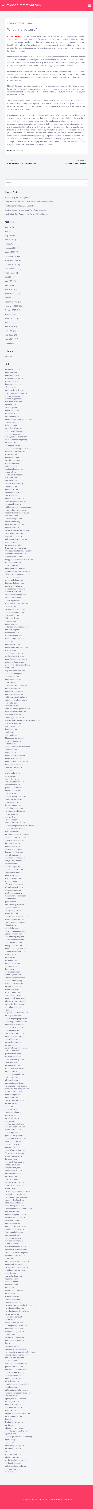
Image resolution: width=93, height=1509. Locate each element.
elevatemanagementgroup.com (17, 1413)
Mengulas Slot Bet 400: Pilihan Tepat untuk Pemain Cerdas (29, 201)
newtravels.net (11, 425)
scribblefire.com (11, 749)
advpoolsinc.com (11, 1080)
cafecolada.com (11, 802)
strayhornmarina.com (13, 849)
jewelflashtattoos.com (14, 460)
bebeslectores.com (12, 542)
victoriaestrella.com (13, 1056)
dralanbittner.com (12, 632)
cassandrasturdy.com (13, 793)
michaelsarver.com (12, 688)
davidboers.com (11, 1159)
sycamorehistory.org (13, 1299)
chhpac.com (9, 1442)
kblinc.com (9, 641)
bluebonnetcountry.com (14, 469)
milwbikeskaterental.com (15, 1001)
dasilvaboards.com (12, 843)
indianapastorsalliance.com (16, 1086)
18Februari (30, 23)
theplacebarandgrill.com (14, 1074)
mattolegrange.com (13, 974)
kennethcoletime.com (13, 942)
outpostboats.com (12, 779)
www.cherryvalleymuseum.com (17, 530)
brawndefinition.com (13, 855)
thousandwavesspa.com (14, 1059)
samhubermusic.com (13, 1469)
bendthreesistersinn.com (14, 1024)
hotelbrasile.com (11, 515)
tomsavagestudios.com (14, 717)
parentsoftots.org (12, 1147)
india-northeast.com (13, 577)
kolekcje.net (10, 732)
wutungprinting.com (13, 995)
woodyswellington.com (14, 1331)
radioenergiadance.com (14, 492)
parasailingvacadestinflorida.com (18, 1393)
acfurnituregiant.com (13, 399)
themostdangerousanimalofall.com (19, 825)
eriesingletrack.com (12, 644)
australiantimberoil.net (14, 545)
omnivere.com (10, 404)
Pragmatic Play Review (75, 162)
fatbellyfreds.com (12, 1334)
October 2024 (10, 264)
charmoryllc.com (11, 817)
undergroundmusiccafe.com (16, 1466)
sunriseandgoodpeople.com (16, 1018)
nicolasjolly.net (11, 881)
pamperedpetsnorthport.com (16, 647)
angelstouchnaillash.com (15, 670)
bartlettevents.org (12, 521)
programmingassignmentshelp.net (18, 419)
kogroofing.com (11, 486)
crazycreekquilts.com (13, 860)
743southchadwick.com (14, 574)
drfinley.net (9, 1419)
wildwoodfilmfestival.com (21, 4)
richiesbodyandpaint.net (14, 378)
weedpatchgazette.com (14, 638)
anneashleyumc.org (12, 1223)
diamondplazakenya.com (15, 1357)
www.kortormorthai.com (15, 1217)
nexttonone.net (11, 1176)
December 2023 (11, 302)
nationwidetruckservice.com (16, 1048)
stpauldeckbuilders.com (14, 1229)
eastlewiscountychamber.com (17, 834)
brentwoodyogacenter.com (16, 1264)
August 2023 (10, 318)
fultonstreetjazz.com (13, 518)
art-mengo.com (11, 960)
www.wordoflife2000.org (15, 609)
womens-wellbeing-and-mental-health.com (22, 720)
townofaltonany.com (13, 1007)
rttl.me (8, 1451)
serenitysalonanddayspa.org (16, 393)
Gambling (19, 150)
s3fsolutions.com (12, 565)
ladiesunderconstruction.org (16, 539)
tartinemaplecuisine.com (15, 951)
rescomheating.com (13, 1454)
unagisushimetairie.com (14, 457)
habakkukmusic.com (13, 1173)
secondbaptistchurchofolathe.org (18, 1436)
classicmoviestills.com (14, 799)
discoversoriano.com (13, 805)
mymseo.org (10, 1439)
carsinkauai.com (11, 1387)
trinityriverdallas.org (13, 741)
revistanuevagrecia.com (14, 904)
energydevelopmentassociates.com (19, 559)
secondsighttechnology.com (16, 685)
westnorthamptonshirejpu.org (17, 513)
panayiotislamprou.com (14, 498)
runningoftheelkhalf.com (15, 1200)
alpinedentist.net (12, 489)
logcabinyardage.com (13, 1156)
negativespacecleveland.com (16, 1012)
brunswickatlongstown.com (16, 948)
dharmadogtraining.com (14, 1445)
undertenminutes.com (13, 401)
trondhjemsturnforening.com (16, 1355)
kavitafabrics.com (12, 1039)
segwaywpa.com (11, 1132)
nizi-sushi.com (10, 957)
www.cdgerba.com (12, 1346)
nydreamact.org (11, 454)
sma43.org (9, 1258)
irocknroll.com (10, 606)
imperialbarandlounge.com (15, 594)
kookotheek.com (11, 495)
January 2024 (10, 297)
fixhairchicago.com (12, 1094)
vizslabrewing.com (12, 629)
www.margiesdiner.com (14, 1241)
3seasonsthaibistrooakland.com (18, 746)
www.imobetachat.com (14, 1162)
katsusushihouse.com (13, 890)
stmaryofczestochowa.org (15, 931)
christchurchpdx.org (12, 866)
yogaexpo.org (10, 752)
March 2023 (10, 339)
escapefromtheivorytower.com (17, 571)
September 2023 (11, 314)
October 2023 (10, 310)
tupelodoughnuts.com (14, 653)
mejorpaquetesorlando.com (16, 662)
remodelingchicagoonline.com (17, 1261)
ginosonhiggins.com (12, 992)
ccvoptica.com (10, 1273)
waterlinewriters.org (13, 1141)
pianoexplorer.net (12, 1314)
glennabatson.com (12, 846)
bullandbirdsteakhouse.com (16, 1249)
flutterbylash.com (12, 1401)
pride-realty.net (11, 1395)
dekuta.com (9, 1287)
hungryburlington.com (13, 945)
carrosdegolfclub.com (13, 556)
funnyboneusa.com (12, 1030)
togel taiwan (14, 36)
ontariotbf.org (10, 442)
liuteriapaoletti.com (13, 1015)
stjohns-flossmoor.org (14, 1027)
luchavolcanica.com (13, 1042)
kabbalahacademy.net (13, 673)
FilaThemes (68, 1499)
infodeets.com (10, 387)
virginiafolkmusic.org (13, 723)
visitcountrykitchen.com (14, 983)
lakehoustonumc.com (13, 1170)
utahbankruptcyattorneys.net (16, 603)
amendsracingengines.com (15, 1214)
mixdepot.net (10, 1293)
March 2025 (10, 244)
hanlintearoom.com (13, 1404)
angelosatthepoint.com (14, 1083)
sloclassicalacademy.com (15, 840)
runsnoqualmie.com (12, 1235)
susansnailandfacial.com (14, 1185)
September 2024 (11, 268)
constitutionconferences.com (17, 1100)
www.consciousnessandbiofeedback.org (21, 1305)
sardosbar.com (10, 621)
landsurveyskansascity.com (15, 1226)
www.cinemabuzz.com (14, 1290)
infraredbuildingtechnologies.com (18, 551)
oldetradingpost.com (13, 536)
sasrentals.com (11, 682)
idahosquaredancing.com (14, 612)
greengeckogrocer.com (14, 691)
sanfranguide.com (12, 814)
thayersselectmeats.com (15, 1127)
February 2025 (10, 248)
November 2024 (11, 260)
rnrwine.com (10, 1425)
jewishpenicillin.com (13, 714)
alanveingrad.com (12, 989)
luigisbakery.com (11, 1279)
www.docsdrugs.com (13, 1238)
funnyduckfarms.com (13, 1407)
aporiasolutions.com (13, 1129)
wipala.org (9, 770)
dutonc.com (9, 969)
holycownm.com (11, 1045)
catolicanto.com (11, 735)
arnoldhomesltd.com (13, 586)
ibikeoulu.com (10, 925)
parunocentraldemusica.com (16, 1349)
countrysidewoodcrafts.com (16, 437)
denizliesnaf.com (11, 1097)
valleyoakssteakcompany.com (17, 1088)
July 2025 (8, 231)
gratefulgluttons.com (14, 787)
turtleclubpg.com (12, 1050)
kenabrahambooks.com (14, 869)
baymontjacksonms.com (14, 1004)
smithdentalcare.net (13, 1463)
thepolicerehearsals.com (15, 828)
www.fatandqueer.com (14, 1220)
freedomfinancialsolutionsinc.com (18, 1208)
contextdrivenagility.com (15, 922)
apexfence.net (10, 1472)
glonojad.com (10, 901)
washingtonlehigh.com (14, 1276)
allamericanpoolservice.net (16, 711)
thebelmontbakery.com (14, 431)
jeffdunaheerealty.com (14, 1203)
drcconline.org (10, 1071)
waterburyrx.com (11, 1077)
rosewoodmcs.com (12, 1296)
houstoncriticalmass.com (15, 822)
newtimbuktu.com (12, 410)
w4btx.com (9, 667)
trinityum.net (10, 1319)
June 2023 (9, 326)
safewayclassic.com (13, 434)
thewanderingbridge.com (14, 936)
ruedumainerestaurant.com (16, 896)
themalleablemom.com (14, 939)
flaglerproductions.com (14, 852)
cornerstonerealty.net (13, 1302)
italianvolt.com (11, 624)
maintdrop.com (11, 477)
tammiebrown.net (12, 966)
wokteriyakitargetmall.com (16, 697)
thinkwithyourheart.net (14, 600)
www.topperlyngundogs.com (16, 1197)
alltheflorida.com (12, 1381)
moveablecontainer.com (14, 524)
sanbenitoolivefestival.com (16, 796)
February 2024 (10, 293)
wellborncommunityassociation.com (19, 507)
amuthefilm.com (11, 875)
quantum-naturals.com (14, 1366)
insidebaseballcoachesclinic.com (18, 1384)
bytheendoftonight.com (14, 782)
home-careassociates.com (15, 755)
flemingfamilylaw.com (14, 1422)
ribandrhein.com (11, 729)
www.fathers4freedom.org (16, 1194)
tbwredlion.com (11, 1360)
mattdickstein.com (12, 1165)
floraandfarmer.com (13, 562)
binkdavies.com (11, 863)
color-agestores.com (13, 767)
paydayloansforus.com (14, 428)
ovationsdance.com (12, 726)
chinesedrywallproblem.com (16, 1021)
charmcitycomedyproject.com (17, 916)
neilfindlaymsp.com (12, 1065)
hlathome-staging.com (14, 694)
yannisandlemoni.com (13, 635)
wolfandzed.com (11, 1284)
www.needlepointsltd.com (15, 1246)
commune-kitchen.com (14, 872)
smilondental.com (12, 676)
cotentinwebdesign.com (14, 533)
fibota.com (9, 1343)
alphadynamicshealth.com (15, 1398)
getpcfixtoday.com (12, 463)
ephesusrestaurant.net (14, 1328)
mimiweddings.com (12, 1457)
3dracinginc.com (11, 820)
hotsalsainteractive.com (14, 390)
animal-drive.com (12, 1118)
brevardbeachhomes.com (15, 568)
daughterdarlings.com (13, 384)
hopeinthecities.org (12, 784)
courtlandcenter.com (13, 1062)
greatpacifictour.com (13, 1053)
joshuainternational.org (14, 1182)
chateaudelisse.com (13, 504)
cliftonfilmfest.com (13, 591)
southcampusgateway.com (15, 501)
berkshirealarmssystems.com (16, 627)
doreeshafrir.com (11, 913)
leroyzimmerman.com (13, 1416)
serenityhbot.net (11, 1179)
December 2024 (11, 256)
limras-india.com (11, 372)
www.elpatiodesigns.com (15, 1337)
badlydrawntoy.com (13, 1167)
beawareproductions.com (15, 919)
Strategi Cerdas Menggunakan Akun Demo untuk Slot (26, 210)
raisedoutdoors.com (13, 597)
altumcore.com (11, 1115)
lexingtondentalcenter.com (16, 700)
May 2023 (9, 331)
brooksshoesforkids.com (14, 1124)
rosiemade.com (11, 650)
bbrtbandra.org (11, 466)
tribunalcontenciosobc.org (15, 837)
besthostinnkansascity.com (16, 1460)
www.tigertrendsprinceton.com (17, 1191)
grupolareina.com (12, 527)
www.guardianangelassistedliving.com (20, 1352)
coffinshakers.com (12, 928)
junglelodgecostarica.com (15, 977)
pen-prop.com (10, 1188)
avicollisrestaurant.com (14, 1068)
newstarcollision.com (13, 679)
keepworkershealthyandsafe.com (18, 448)
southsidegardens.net (13, 1317)
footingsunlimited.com (14, 1232)
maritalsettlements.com (15, 998)
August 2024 (10, 273)
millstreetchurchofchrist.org (16, 1390)
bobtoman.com (11, 480)
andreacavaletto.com (13, 758)
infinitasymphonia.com (14, 884)
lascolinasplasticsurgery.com (16, 1252)
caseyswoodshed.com (13, 1091)
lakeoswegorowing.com (14, 1428)
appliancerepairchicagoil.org (16, 439)
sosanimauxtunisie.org (14, 483)
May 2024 (9, 285)
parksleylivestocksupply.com (16, 761)
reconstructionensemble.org (16, 1036)
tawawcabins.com (12, 615)
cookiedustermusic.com (14, 1033)
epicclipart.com (11, 472)
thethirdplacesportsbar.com (16, 1325)
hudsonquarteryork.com (14, 1340)
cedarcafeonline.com (13, 396)
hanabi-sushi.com (12, 1281)
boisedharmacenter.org (14, 764)
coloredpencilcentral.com (15, 589)
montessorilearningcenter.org (16, 1369)
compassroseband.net (13, 1112)
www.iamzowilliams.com (15, 1308)
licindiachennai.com (12, 381)
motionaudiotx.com (13, 1448)
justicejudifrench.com (13, 934)
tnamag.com (10, 1121)
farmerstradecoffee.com (15, 1153)
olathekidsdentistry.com (14, 656)
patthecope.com (11, 1103)
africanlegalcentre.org (14, 887)
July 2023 (8, 322)
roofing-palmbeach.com (14, 580)
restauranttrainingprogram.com (17, 708)
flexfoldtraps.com (12, 1211)
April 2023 (9, 335)
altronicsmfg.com (12, 413)
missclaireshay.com (12, 369)
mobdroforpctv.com (13, 790)
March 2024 (10, 289)
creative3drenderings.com (15, 1150)
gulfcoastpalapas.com (14, 1135)
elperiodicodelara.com (14, 375)
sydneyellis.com (11, 703)
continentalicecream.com (15, 858)
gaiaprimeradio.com (12, 963)
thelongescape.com (13, 972)
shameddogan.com (12, 1144)
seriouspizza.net (11, 1109)
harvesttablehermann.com (15, 553)
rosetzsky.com (10, 898)
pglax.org (8, 1010)
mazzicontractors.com (14, 1322)
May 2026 (9, 227)
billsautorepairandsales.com (16, 1363)
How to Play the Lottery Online (18, 197)
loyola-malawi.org (12, 773)
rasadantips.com (11, 407)
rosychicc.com (10, 776)
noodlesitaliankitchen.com (15, 451)
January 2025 (10, 252)
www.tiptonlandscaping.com (16, 1267)
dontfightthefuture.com (14, 583)
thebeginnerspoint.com (14, 808)
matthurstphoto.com (13, 1378)
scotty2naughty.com (13, 910)
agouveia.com (10, 1433)
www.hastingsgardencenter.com (18, 1311)
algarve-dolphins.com (13, 986)
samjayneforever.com (13, 1375)
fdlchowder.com (11, 1243)
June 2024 (9, 281)
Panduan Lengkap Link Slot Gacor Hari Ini (21, 206)
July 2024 (8, 277)
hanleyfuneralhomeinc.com (16, 659)
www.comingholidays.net (15, 811)
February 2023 (10, 343)
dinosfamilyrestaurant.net (15, 548)
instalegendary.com (12, 445)
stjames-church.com (13, 907)
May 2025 (9, 235)
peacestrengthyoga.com (14, 1205)
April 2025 (9, 239)
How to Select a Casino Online (21, 162)
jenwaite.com (10, 1410)
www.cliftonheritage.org (15, 1255)
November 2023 (11, 306)
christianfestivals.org (13, 980)
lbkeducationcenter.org (14, 738)
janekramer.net (11, 954)
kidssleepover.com (12, 422)
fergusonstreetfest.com (14, 1372)
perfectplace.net (11, 744)
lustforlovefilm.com (13, 878)
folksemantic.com (12, 618)
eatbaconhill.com (12, 416)
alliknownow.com (12, 831)
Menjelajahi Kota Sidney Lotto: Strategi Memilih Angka (27, 214)
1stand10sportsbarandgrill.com (17, 665)
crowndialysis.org (12, 705)
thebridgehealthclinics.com (15, 1138)
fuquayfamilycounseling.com (16, 1431)
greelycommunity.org (13, 893)
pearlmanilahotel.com (14, 475)
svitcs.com (9, 1106)
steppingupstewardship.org (15, 1270)
